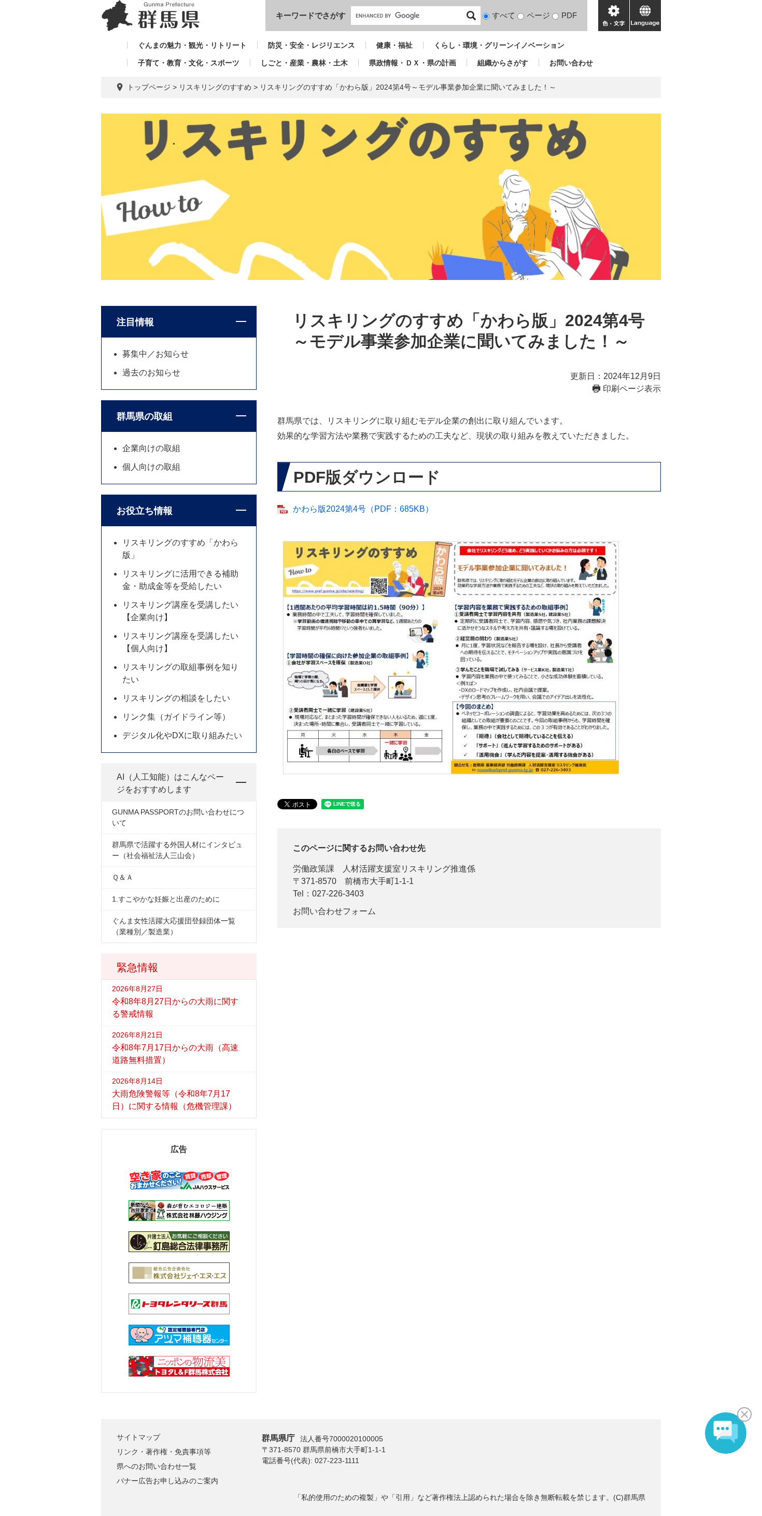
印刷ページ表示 (632, 388)
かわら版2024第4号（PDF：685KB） (363, 508)
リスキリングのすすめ (215, 87)
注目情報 (135, 322)
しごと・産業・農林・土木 (304, 62)
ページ (538, 15)
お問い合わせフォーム (334, 911)
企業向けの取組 (151, 448)
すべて (503, 15)
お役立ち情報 (145, 511)
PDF (569, 15)
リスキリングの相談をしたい (176, 698)
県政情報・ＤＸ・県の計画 (412, 62)
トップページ (149, 87)
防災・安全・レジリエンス (311, 45)
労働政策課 (313, 868)
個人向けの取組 (151, 466)
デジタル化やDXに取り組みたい (182, 735)
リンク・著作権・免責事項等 (164, 1452)
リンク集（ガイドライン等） (176, 716)
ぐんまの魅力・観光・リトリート (192, 45)
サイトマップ (138, 1437)
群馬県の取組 (145, 416)
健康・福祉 (394, 45)
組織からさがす (502, 62)
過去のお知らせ (151, 372)
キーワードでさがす (311, 15)
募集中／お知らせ (155, 353)
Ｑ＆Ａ (122, 877)
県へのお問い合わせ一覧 (156, 1466)
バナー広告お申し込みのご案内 (167, 1481)
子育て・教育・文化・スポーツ (188, 62)
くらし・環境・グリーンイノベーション (499, 45)
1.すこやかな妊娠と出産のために (166, 899)
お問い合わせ (571, 62)
